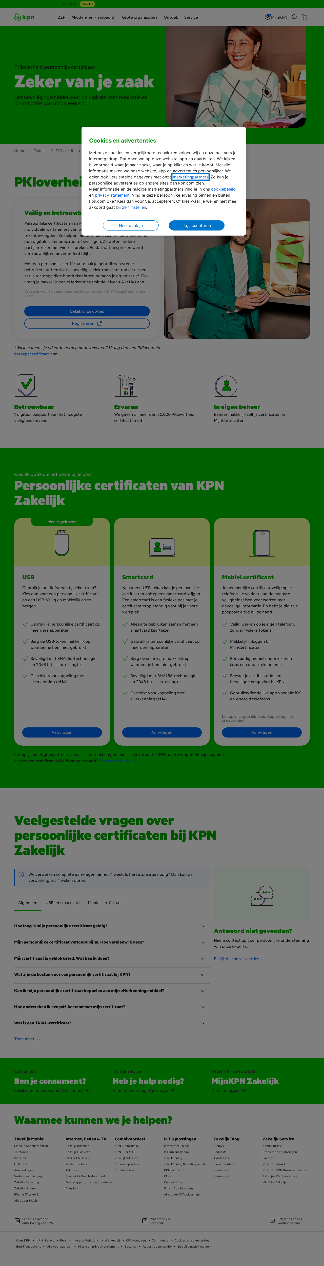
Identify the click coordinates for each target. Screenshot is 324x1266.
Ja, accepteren (197, 225)
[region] (164, 181)
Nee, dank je (131, 225)
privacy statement (112, 195)
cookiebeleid (223, 189)
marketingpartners (190, 176)
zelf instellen (134, 207)
